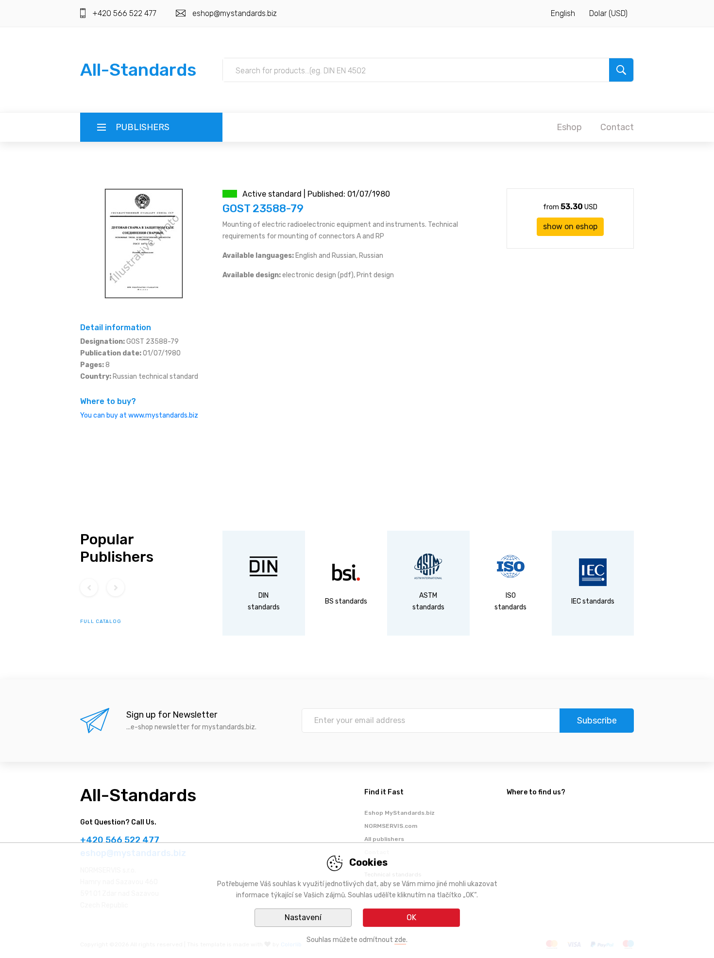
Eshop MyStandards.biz (399, 812)
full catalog (100, 621)
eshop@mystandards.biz (234, 13)
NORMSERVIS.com (390, 826)
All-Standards (138, 69)
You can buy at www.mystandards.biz (139, 415)
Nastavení (303, 917)
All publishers (384, 839)
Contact (617, 127)
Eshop (569, 127)
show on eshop (570, 226)
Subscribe (597, 720)
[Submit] (621, 70)
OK (411, 917)
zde (400, 940)
